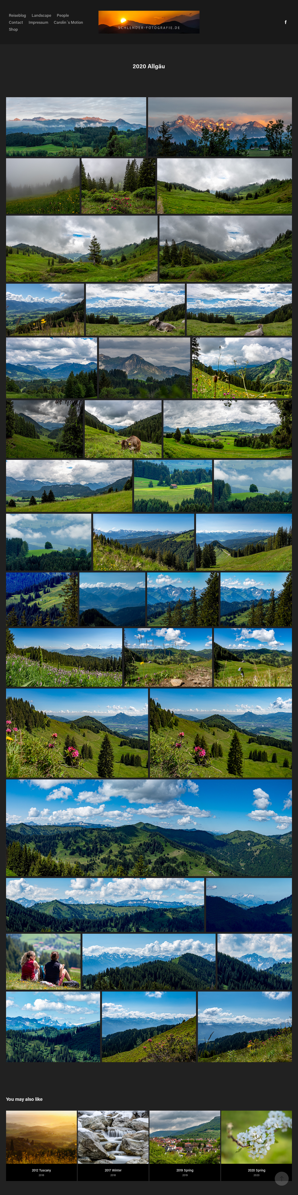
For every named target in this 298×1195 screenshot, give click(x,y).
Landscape (41, 15)
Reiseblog (17, 15)
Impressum (38, 22)
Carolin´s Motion (68, 22)
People (63, 15)
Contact (16, 22)
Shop (13, 29)
